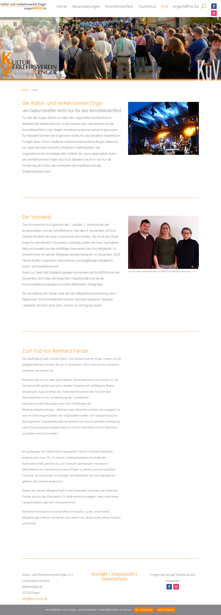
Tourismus (147, 6)
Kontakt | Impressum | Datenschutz (114, 576)
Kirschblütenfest (119, 6)
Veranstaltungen (86, 6)
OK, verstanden (144, 609)
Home (62, 6)
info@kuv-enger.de (35, 599)
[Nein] (216, 610)
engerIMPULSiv (186, 6)
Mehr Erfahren (166, 609)
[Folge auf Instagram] (214, 13)
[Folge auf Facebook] (214, 6)
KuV (164, 6)
